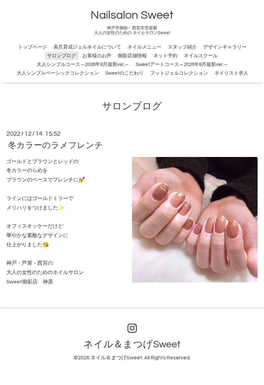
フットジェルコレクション (179, 73)
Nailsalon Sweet (132, 15)
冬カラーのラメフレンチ (55, 145)
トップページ (32, 47)
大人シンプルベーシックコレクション (58, 73)
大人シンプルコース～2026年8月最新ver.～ (83, 64)
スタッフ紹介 (182, 47)
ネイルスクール (201, 55)
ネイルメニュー (144, 47)
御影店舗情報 (132, 55)
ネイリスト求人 (231, 73)
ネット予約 (165, 55)
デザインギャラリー (225, 47)
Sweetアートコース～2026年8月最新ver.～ (182, 64)
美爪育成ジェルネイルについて (87, 47)
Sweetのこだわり (124, 73)
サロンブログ (61, 55)
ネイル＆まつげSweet (132, 344)
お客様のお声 (96, 55)
